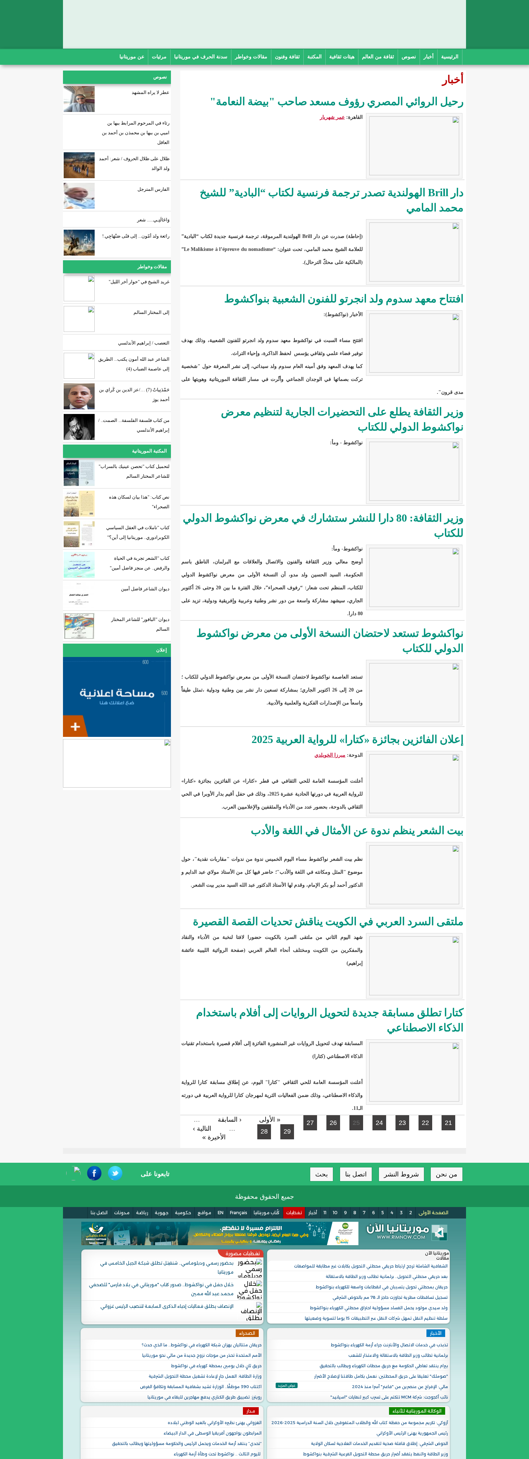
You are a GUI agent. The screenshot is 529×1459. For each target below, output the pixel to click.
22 (425, 1122)
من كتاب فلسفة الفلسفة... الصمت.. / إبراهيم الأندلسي (133, 425)
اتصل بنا (356, 1174)
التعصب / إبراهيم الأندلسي (143, 343)
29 (287, 1131)
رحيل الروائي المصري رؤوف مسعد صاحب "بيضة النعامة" (337, 101)
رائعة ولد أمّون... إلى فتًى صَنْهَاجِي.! (135, 236)
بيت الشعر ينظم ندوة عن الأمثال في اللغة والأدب (356, 830)
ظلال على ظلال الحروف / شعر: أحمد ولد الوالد (134, 163)
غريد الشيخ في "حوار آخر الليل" (139, 281)
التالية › (202, 1128)
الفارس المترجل (153, 189)
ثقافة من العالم (378, 56)
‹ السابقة (229, 1119)
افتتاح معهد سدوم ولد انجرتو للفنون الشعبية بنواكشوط (344, 299)
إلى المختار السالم (151, 312)
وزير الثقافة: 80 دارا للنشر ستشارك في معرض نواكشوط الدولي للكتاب (323, 525)
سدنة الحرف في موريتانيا (200, 56)
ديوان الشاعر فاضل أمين (145, 588)
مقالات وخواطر (251, 56)
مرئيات (159, 56)
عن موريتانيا (131, 56)
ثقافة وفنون (287, 56)
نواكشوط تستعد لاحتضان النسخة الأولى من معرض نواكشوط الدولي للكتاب (330, 640)
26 (333, 1122)
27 (310, 1122)
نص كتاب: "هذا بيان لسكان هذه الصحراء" (139, 501)
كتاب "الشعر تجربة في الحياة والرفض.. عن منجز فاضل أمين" (139, 563)
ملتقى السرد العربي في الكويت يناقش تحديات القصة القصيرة (328, 921)
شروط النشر (401, 1174)
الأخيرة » (214, 1137)
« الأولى (269, 1119)
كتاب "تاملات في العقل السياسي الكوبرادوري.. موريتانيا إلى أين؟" (137, 532)
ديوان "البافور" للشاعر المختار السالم (140, 624)
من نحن (446, 1174)
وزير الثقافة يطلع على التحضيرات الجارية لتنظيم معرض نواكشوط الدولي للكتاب (342, 419)
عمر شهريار (332, 117)
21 (448, 1122)
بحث (321, 1174)
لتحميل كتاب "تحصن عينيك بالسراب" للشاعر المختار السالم (134, 471)
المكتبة (314, 56)
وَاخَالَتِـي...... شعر (153, 219)
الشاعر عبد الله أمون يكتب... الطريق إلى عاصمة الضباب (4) (133, 363)
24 (379, 1122)
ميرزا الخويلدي (330, 755)
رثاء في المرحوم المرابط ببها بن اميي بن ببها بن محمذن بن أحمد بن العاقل (135, 132)
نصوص (409, 56)
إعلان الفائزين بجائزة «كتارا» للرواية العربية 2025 (358, 739)
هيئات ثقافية (341, 56)
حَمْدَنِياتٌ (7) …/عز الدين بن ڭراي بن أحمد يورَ (134, 394)
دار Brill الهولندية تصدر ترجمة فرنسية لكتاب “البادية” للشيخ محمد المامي (332, 199)
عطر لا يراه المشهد (150, 92)
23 (402, 1122)
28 (264, 1131)
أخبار (429, 56)
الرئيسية (449, 56)
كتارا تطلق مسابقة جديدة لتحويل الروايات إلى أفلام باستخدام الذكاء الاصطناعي (330, 1020)
